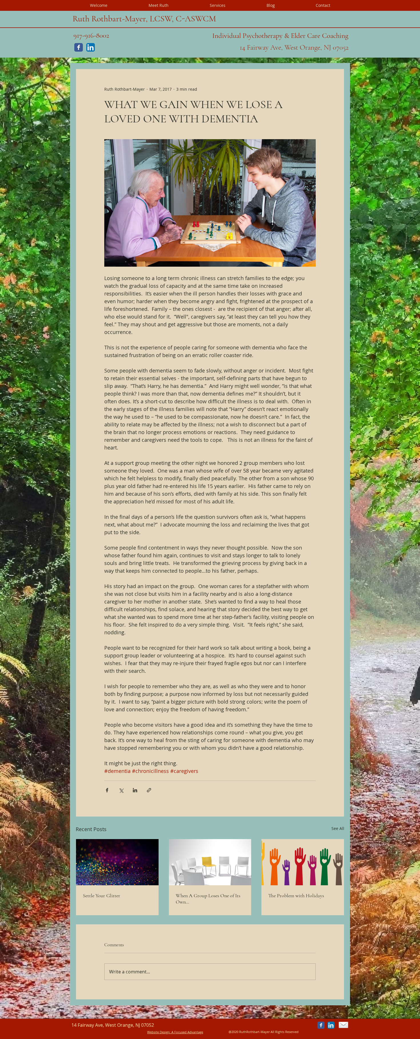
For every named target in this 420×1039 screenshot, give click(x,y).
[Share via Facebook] (107, 790)
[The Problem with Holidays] (302, 862)
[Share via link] (149, 790)
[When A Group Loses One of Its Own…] (210, 862)
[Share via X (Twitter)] (121, 790)
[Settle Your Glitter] (117, 862)
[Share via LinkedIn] (135, 790)
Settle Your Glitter (101, 895)
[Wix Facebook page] (78, 47)
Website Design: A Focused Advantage (175, 1032)
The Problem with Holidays (296, 895)
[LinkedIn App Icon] (90, 47)
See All (337, 828)
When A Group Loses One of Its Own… (208, 898)
